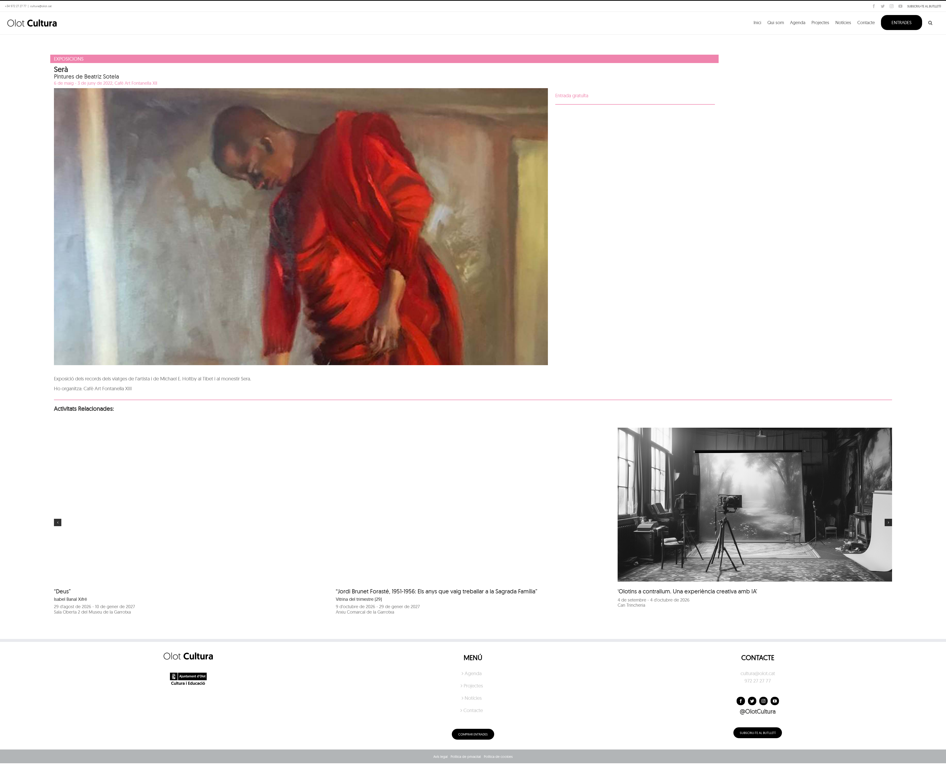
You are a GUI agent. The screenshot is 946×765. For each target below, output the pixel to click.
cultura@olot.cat (758, 673)
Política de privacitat (466, 756)
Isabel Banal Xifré (70, 599)
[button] (930, 22)
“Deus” (62, 591)
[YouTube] (775, 701)
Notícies (473, 698)
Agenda (473, 673)
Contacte (473, 710)
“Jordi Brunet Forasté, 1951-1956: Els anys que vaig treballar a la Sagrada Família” (436, 591)
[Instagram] (763, 701)
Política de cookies (498, 756)
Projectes (473, 686)
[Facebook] (741, 701)
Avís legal (440, 756)
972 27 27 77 (757, 681)
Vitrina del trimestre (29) (359, 599)
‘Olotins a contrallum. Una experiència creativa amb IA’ (687, 591)
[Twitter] (752, 701)
